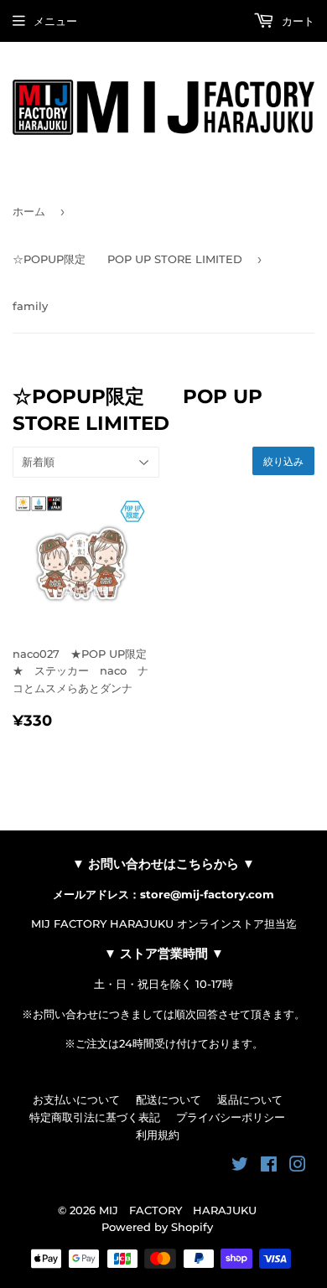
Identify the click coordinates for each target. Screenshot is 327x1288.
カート (296, 21)
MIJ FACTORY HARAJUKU (178, 1210)
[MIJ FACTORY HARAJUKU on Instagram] (297, 1166)
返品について (250, 1099)
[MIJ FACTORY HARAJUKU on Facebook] (269, 1166)
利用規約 (157, 1134)
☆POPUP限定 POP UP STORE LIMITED (127, 259)
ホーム (29, 211)
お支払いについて (76, 1099)
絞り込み (283, 461)
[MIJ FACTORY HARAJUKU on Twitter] (239, 1166)
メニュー (55, 21)
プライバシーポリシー (230, 1117)
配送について (168, 1099)
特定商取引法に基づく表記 (94, 1117)
